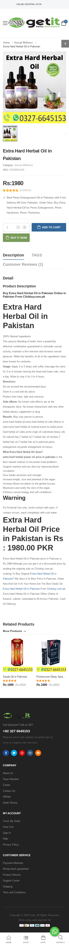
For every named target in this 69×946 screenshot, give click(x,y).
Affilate (7, 796)
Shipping (7, 886)
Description (13, 255)
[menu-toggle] (5, 23)
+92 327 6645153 (16, 731)
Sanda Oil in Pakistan (15, 676)
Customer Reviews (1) (23, 264)
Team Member (11, 779)
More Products (12, 631)
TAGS (37, 255)
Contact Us (9, 790)
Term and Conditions (14, 892)
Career (6, 784)
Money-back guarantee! (16, 868)
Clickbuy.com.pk (56, 588)
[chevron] (65, 44)
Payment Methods (13, 863)
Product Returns (12, 874)
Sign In (7, 832)
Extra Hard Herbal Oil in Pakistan (21, 588)
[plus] (24, 227)
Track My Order (11, 821)
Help (5, 838)
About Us (8, 773)
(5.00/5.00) (25, 190)
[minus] (18, 227)
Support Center (11, 880)
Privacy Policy (11, 844)
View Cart (8, 826)
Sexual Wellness (23, 165)
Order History (10, 802)
